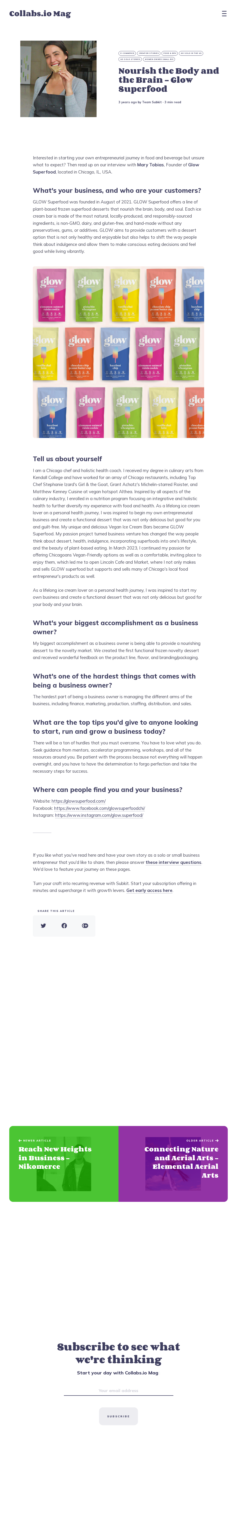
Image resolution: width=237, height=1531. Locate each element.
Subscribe (118, 1416)
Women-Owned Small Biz (159, 59)
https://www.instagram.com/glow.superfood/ (99, 815)
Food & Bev (169, 53)
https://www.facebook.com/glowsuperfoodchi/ (99, 808)
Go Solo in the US (191, 53)
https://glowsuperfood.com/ (79, 801)
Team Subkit (152, 102)
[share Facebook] (64, 926)
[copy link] (85, 926)
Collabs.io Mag (40, 13)
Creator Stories (149, 53)
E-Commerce (127, 53)
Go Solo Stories (130, 59)
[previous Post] (173, 1164)
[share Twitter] (43, 926)
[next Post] (63, 1164)
